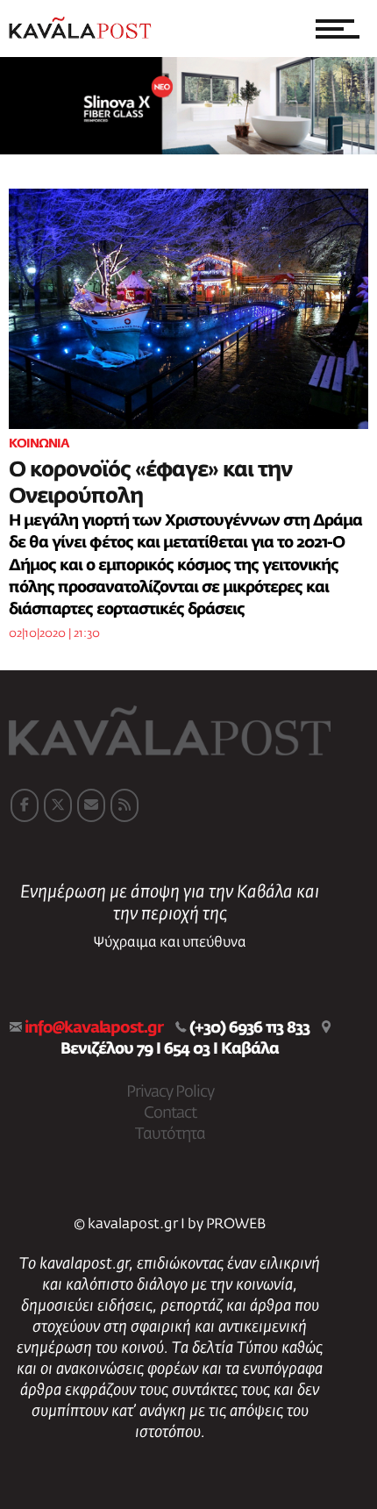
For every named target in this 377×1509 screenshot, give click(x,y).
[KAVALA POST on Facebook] (25, 805)
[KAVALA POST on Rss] (124, 805)
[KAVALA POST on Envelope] (91, 805)
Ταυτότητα (170, 1134)
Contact (170, 1113)
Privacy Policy (170, 1092)
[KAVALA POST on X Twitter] (58, 805)
